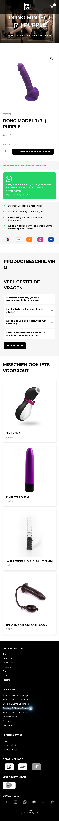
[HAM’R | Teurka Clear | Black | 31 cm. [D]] (29, 533)
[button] (51, 58)
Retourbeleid (9, 745)
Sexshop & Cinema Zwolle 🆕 (17, 708)
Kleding (6, 680)
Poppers (7, 667)
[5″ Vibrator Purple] (29, 469)
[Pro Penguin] (29, 405)
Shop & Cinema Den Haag (16, 699)
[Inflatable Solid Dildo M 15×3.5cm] (29, 597)
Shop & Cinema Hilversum (16, 712)
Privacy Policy (10, 749)
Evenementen (10, 717)
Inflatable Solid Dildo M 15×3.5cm (26, 625)
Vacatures (8, 725)
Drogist (6, 671)
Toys (7, 114)
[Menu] (6, 7)
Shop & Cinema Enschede (16, 704)
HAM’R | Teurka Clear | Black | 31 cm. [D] (29, 561)
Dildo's (19, 36)
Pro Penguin (13, 433)
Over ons (7, 721)
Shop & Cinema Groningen (16, 695)
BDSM (6, 675)
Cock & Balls (9, 662)
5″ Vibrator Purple (17, 497)
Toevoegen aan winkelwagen (33, 152)
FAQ (5, 741)
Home (10, 36)
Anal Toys (7, 658)
